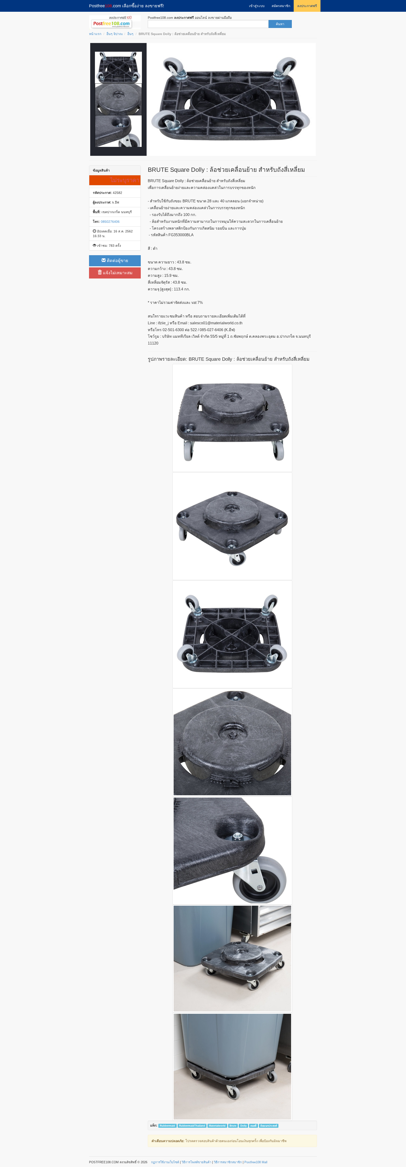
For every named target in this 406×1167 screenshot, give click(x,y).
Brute (233, 1125)
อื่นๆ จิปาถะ (114, 34)
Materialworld (217, 1125)
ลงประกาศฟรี (307, 6)
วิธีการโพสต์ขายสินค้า (196, 1162)
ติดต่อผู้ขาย (117, 260)
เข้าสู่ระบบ (257, 6)
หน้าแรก (95, 34)
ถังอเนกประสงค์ (268, 1125)
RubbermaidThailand (192, 1125)
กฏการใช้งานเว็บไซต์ (165, 1162)
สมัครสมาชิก (281, 6)
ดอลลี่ (253, 1125)
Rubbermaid (167, 1125)
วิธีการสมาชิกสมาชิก (228, 1162)
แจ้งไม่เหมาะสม (117, 272)
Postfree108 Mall (255, 1162)
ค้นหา (280, 24)
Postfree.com (126, 6)
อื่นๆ (130, 34)
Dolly (243, 1125)
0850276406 (110, 221)
